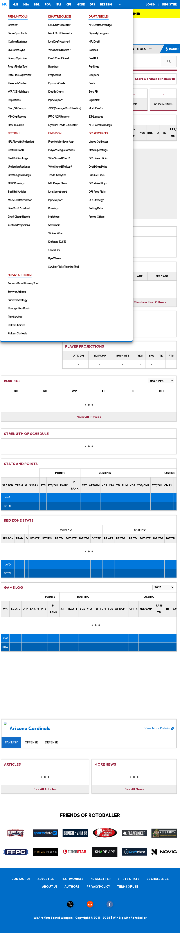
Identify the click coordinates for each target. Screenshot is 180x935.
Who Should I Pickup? (60, 166)
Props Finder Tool (17, 66)
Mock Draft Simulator (60, 33)
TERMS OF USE (127, 886)
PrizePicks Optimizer (19, 75)
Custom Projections (19, 225)
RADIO (174, 49)
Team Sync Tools (17, 33)
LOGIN (150, 4)
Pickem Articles (16, 325)
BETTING (106, 4)
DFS (92, 4)
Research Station (17, 83)
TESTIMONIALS (72, 879)
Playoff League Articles (61, 150)
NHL (37, 4)
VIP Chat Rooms (17, 116)
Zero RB (93, 91)
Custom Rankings (17, 41)
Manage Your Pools (18, 308)
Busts (92, 83)
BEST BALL (14, 133)
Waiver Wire (55, 233)
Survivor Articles (17, 291)
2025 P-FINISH (163, 104)
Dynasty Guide (56, 83)
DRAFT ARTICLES (98, 16)
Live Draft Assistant (59, 41)
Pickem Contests (17, 333)
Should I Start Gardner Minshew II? (148, 79)
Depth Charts (55, 91)
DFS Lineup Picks (98, 158)
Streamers (54, 225)
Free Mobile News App (61, 141)
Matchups (53, 216)
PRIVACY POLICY (98, 886)
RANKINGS (12, 381)
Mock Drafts (96, 108)
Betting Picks (96, 208)
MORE (81, 4)
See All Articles (45, 789)
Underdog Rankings (19, 166)
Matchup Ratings (98, 150)
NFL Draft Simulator (59, 25)
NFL (4, 4)
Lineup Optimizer (17, 58)
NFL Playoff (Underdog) (21, 141)
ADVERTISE (46, 879)
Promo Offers (96, 216)
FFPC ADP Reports (58, 116)
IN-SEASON (54, 133)
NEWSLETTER (100, 879)
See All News (134, 789)
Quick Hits (53, 250)
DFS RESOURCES (98, 133)
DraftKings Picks (98, 166)
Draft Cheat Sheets (19, 216)
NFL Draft (94, 41)
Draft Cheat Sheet (58, 58)
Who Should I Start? (59, 158)
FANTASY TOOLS (133, 49)
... (150, 48)
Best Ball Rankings (18, 158)
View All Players (89, 417)
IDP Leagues (96, 116)
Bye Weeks (54, 258)
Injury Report (55, 100)
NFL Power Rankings (100, 125)
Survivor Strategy (17, 300)
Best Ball (93, 58)
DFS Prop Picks (97, 191)
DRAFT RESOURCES (59, 16)
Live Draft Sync (16, 50)
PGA (47, 4)
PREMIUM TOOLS (17, 16)
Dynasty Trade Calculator (62, 125)
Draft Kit (12, 25)
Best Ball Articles (17, 191)
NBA (26, 4)
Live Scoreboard (57, 191)
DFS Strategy (96, 200)
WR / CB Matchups (18, 91)
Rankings (53, 66)
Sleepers (94, 75)
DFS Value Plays (97, 183)
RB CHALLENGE (157, 879)
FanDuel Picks (96, 175)
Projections (14, 100)
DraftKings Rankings (19, 175)
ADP (134, 104)
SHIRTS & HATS (128, 879)
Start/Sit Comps (16, 108)
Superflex (94, 100)
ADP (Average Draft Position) (64, 108)
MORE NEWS (105, 764)
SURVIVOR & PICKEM (19, 275)
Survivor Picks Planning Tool (63, 266)
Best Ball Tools (16, 150)
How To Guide (16, 125)
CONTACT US (21, 879)
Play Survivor (15, 316)
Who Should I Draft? (59, 50)
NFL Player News (57, 183)
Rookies (93, 50)
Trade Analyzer (57, 175)
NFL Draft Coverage (100, 25)
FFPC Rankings (16, 183)
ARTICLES (12, 764)
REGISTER (169, 4)
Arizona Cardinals (89, 728)
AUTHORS (72, 886)
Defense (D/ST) (57, 241)
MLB (15, 4)
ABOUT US (50, 886)
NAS (58, 4)
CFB (68, 4)
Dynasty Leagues (98, 33)
